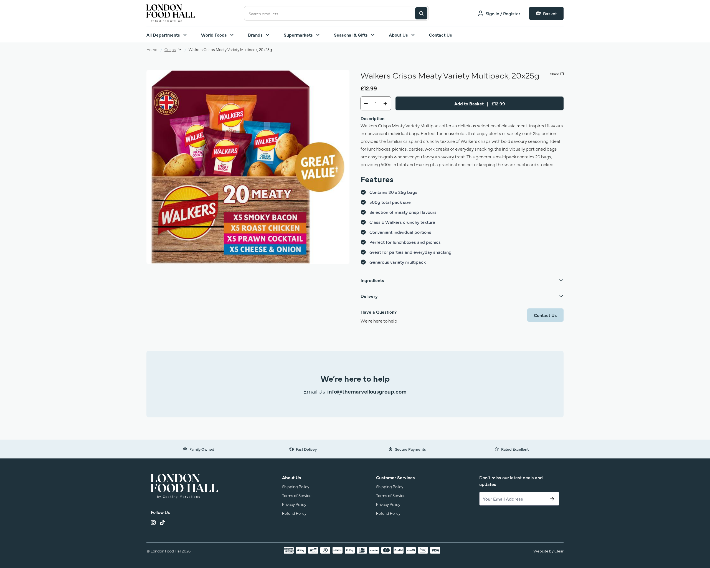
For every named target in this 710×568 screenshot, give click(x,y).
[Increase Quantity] (387, 103)
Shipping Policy (295, 486)
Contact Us (440, 35)
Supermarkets (298, 35)
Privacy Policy (294, 504)
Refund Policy (294, 513)
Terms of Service (296, 495)
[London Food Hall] (184, 486)
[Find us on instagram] (153, 523)
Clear (559, 550)
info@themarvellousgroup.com (367, 391)
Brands (255, 35)
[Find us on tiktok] (162, 523)
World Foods (214, 35)
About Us (398, 35)
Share (554, 74)
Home (151, 49)
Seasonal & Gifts (351, 35)
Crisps (170, 49)
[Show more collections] (179, 49)
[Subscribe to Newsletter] (552, 499)
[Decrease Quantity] (364, 103)
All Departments (163, 35)
